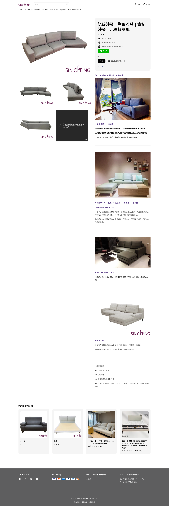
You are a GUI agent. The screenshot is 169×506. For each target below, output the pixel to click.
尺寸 (99, 57)
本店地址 (45, 10)
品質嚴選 (63, 10)
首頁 (21, 10)
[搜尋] (67, 4)
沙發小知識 (54, 10)
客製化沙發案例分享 (74, 10)
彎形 (101, 61)
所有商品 (28, 10)
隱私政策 (84, 502)
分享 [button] (102, 67)
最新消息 (37, 10)
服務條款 (77, 502)
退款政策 (92, 502)
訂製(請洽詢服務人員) (115, 61)
